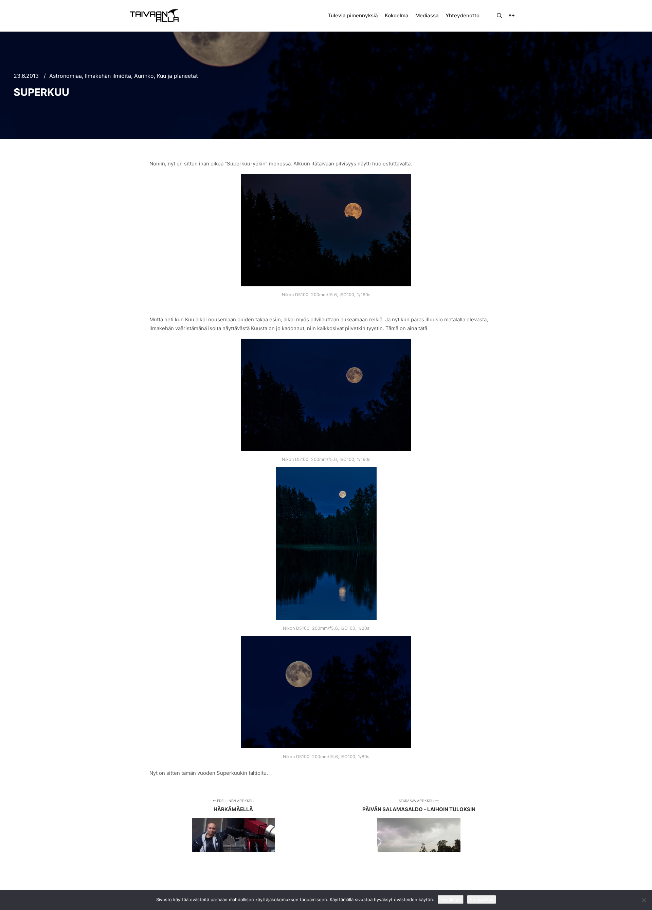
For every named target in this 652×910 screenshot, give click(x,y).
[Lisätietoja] (512, 15)
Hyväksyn (450, 899)
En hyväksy (481, 899)
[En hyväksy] (643, 900)
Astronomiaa (65, 75)
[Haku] (499, 15)
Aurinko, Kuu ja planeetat (166, 75)
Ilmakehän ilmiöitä (108, 75)
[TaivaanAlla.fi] (154, 15)
